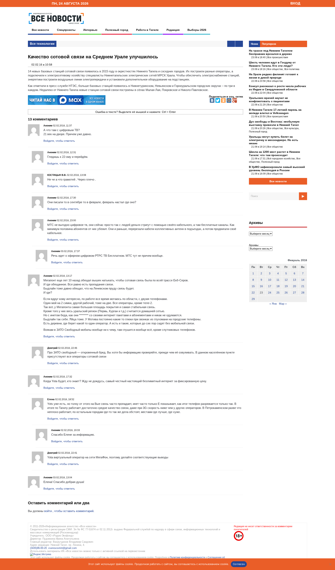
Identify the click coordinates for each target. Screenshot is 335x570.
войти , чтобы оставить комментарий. (69, 511)
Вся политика (291, 69)
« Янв (273, 303)
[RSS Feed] (36, 3)
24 (269, 292)
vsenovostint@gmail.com (62, 548)
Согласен (239, 564)
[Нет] (330, 564)
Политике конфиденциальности (188, 557)
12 (286, 279)
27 (294, 292)
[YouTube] (42, 3)
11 (277, 279)
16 (261, 286)
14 (302, 279)
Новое (254, 43)
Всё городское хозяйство (281, 158)
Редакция (173, 29)
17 (269, 286)
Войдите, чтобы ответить (59, 140)
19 (286, 286)
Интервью (90, 29)
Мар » (283, 303)
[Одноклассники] (223, 100)
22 (253, 292)
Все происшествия (277, 57)
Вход (295, 3)
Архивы (253, 245)
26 (286, 292)
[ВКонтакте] (212, 100)
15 (253, 286)
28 (302, 292)
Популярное (269, 43)
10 (269, 279)
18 (278, 286)
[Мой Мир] (229, 100)
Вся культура (291, 128)
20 (294, 286)
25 (278, 292)
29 (253, 299)
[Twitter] (217, 100)
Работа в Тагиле (147, 29)
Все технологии (42, 43)
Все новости (40, 29)
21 (302, 286)
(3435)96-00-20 (38, 548)
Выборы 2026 (196, 29)
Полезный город (116, 29)
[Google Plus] (234, 100)
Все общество (275, 69)
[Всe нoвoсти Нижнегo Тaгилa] (56, 25)
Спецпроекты (66, 29)
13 (294, 279)
